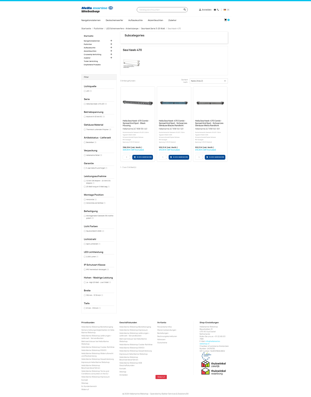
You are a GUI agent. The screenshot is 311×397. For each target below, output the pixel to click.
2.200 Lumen (92, 257)
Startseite (88, 36)
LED (89, 91)
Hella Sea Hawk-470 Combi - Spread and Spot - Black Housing (136, 123)
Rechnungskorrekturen (167, 336)
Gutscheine (162, 342)
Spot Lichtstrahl (93, 244)
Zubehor (87, 58)
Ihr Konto (161, 322)
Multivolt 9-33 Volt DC (95, 117)
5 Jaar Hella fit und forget (96, 168)
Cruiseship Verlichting (92, 54)
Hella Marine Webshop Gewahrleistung (97, 359)
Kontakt (84, 380)
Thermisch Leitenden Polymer (98, 129)
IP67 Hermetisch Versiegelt (97, 269)
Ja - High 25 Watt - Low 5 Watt (98, 282)
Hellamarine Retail (94, 155)
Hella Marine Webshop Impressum (95, 377)
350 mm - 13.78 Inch (94, 295)
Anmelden (123, 375)
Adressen (161, 339)
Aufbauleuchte (89, 48)
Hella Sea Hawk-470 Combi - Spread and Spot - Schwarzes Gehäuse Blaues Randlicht (173, 123)
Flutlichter (88, 44)
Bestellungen (162, 333)
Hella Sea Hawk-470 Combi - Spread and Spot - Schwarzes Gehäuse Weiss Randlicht (209, 123)
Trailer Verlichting (91, 61)
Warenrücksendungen (166, 330)
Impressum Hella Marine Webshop (95, 362)
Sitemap (84, 383)
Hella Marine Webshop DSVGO (93, 350)
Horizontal (91, 199)
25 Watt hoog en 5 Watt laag (98, 187)
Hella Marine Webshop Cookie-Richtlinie (97, 347)
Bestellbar (91, 142)
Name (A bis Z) (208, 80)
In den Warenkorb (143, 157)
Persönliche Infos (164, 327)
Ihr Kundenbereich (89, 386)
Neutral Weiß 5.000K (95, 231)
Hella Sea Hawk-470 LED (96, 104)
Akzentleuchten (90, 51)
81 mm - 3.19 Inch (93, 308)
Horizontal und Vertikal (96, 203)
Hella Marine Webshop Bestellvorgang (97, 327)
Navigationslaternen (92, 41)
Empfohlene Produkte (92, 65)
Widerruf (85, 389)
